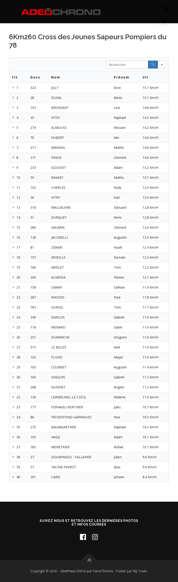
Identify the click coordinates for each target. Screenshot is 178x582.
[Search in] (162, 64)
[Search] (153, 64)
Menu (165, 9)
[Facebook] (83, 537)
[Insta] (95, 537)
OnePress (68, 571)
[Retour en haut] (89, 560)
